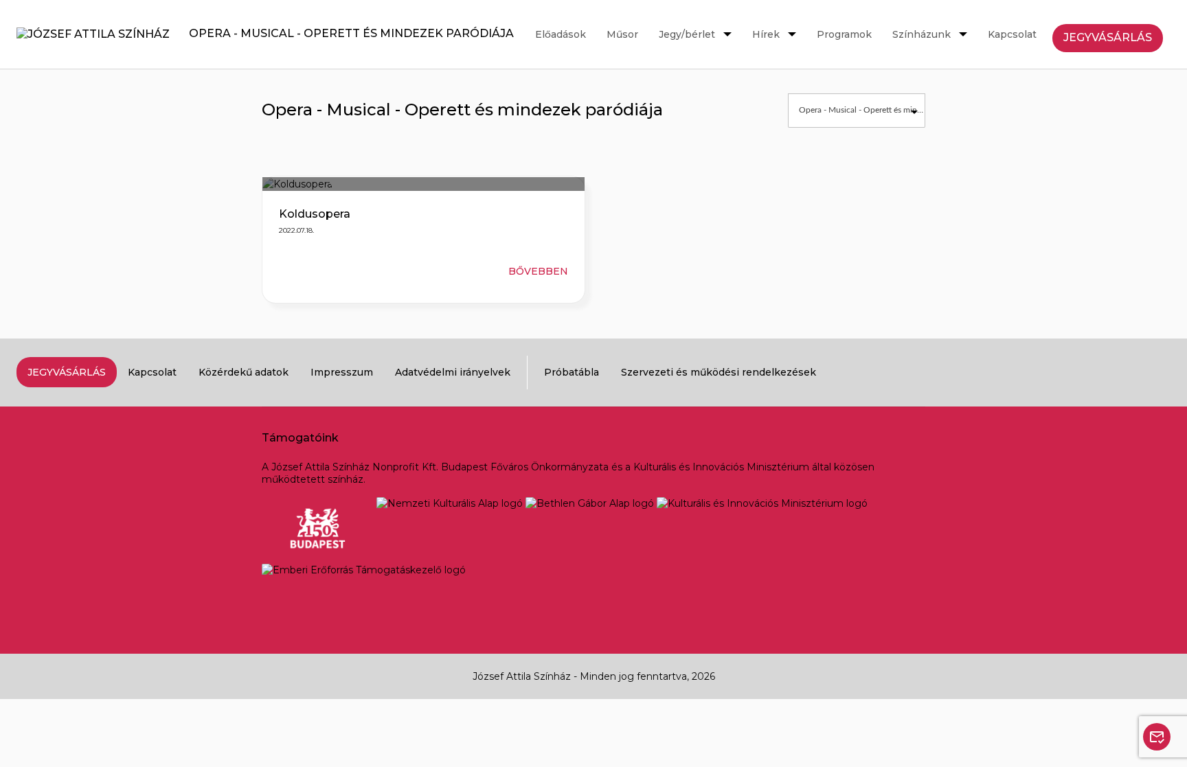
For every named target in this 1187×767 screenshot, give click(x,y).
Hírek (766, 34)
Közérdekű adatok (244, 372)
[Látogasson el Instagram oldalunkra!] (1121, 372)
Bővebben (538, 271)
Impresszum (341, 372)
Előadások (560, 34)
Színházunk (921, 34)
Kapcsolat (1012, 34)
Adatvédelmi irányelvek (452, 372)
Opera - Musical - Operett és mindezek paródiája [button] (862, 110)
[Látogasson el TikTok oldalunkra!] (1156, 372)
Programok (844, 34)
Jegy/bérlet (687, 34)
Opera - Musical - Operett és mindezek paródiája (344, 33)
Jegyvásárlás (1107, 37)
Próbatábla (571, 372)
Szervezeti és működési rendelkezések (718, 372)
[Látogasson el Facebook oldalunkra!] (1085, 372)
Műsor (622, 34)
